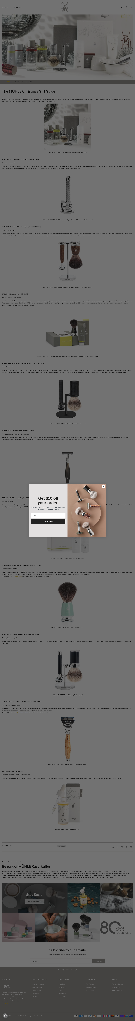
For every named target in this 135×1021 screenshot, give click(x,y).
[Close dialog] (103, 486)
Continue (48, 521)
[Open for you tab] (5, 1015)
